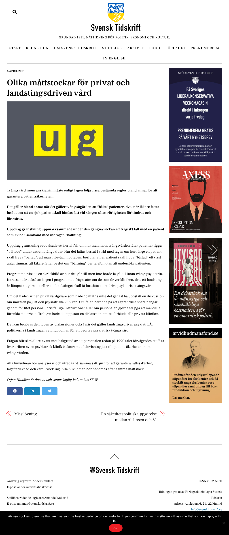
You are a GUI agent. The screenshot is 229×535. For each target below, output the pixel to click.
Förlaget (175, 48)
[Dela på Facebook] (15, 391)
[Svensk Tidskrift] (115, 29)
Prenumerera (205, 48)
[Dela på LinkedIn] (32, 391)
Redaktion (37, 48)
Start (15, 48)
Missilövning (25, 414)
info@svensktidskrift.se (206, 509)
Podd (154, 48)
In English (114, 58)
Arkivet (135, 48)
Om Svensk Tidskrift (75, 48)
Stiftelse (112, 48)
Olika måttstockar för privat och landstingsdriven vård (68, 88)
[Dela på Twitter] (49, 391)
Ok (115, 528)
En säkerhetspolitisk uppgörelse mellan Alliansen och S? (129, 416)
